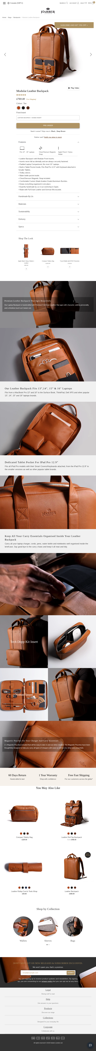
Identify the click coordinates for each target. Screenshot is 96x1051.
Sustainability (24, 212)
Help (48, 999)
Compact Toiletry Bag (48, 261)
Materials (22, 204)
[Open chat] (90, 1045)
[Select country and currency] (8, 3)
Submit (71, 973)
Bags (9, 17)
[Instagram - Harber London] (46, 1047)
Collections (48, 1017)
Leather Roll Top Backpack (71, 837)
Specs (21, 227)
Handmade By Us (25, 196)
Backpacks (16, 17)
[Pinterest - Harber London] (50, 1047)
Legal (48, 990)
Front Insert (21, 113)
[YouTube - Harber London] (58, 1047)
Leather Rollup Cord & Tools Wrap (24, 891)
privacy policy (47, 981)
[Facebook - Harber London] (42, 1047)
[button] (21, 95)
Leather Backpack (72, 891)
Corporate (48, 1027)
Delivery (21, 219)
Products (48, 1008)
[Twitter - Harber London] (38, 1047)
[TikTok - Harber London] (54, 1047)
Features (22, 142)
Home (4, 17)
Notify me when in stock (53, 137)
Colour (21, 103)
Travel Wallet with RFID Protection (69, 261)
